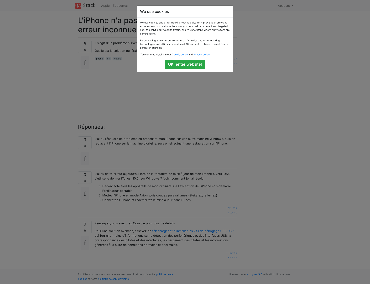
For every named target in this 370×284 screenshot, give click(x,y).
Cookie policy (180, 54)
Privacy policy (201, 54)
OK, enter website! (185, 64)
